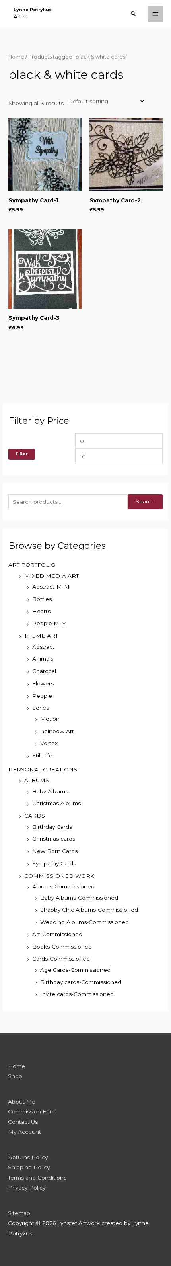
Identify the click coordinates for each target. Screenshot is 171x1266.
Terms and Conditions (37, 1177)
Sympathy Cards (54, 863)
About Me (21, 1101)
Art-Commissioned (57, 934)
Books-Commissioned (62, 946)
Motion (50, 719)
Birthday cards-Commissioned (80, 982)
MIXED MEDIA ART (51, 576)
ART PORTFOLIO (32, 565)
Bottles (42, 599)
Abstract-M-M (51, 586)
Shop (15, 1076)
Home (16, 57)
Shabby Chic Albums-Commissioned (89, 909)
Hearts (41, 611)
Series (40, 707)
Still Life (42, 755)
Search (145, 501)
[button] (133, 13)
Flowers (43, 683)
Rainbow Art (57, 731)
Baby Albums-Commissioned (79, 897)
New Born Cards (55, 851)
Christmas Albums (56, 803)
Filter (22, 453)
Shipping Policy (29, 1167)
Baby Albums (50, 791)
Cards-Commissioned (61, 958)
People (42, 696)
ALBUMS (36, 780)
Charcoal (44, 671)
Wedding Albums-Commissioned (84, 922)
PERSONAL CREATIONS (42, 769)
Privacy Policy (26, 1187)
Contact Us (23, 1122)
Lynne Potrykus (33, 9)
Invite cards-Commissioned (77, 994)
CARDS (34, 815)
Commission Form (32, 1111)
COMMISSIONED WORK (59, 876)
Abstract (43, 647)
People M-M (49, 623)
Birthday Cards (52, 827)
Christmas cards (53, 839)
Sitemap (19, 1213)
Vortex (49, 743)
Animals (42, 659)
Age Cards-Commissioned (75, 970)
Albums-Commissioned (63, 886)
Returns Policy (28, 1157)
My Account (24, 1132)
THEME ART (41, 635)
